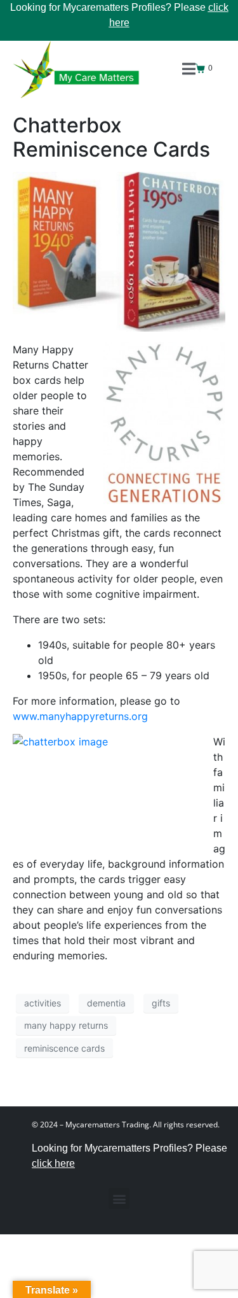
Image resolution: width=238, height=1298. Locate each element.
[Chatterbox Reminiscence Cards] (119, 250)
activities (42, 1003)
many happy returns (66, 1025)
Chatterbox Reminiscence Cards (111, 137)
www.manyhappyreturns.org (80, 716)
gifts (161, 1003)
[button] (119, 1198)
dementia (106, 1003)
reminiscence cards (64, 1048)
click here (53, 1163)
